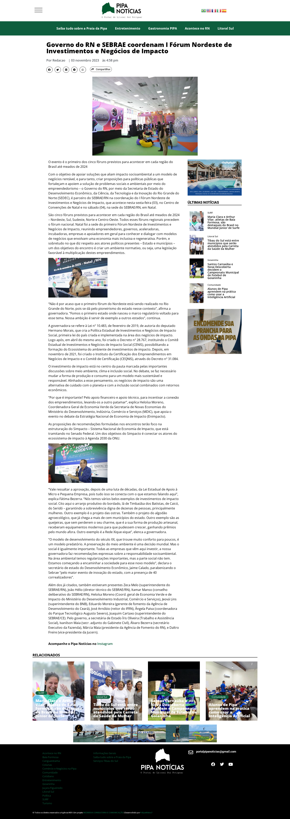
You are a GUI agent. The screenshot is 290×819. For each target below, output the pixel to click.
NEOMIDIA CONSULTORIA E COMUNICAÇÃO (103, 813)
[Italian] (219, 10)
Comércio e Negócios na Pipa (59, 768)
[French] (214, 10)
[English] (208, 10)
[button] (49, 70)
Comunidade (50, 772)
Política (46, 795)
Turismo (47, 803)
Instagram (105, 644)
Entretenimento (127, 28)
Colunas (47, 765)
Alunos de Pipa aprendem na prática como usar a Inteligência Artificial (222, 293)
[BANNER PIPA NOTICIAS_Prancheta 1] (215, 194)
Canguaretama (51, 761)
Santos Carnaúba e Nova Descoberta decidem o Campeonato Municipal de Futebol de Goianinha (223, 271)
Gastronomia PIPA (162, 28)
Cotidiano (48, 776)
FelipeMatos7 (146, 813)
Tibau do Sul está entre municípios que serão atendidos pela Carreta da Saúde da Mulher (223, 245)
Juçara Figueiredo (52, 788)
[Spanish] (224, 10)
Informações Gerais (104, 753)
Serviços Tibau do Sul (105, 761)
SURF (45, 799)
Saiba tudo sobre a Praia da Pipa (81, 28)
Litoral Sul (226, 28)
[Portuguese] (203, 10)
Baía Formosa (50, 757)
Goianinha (48, 784)
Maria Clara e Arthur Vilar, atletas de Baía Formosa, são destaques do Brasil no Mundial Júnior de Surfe (223, 222)
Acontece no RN (197, 28)
